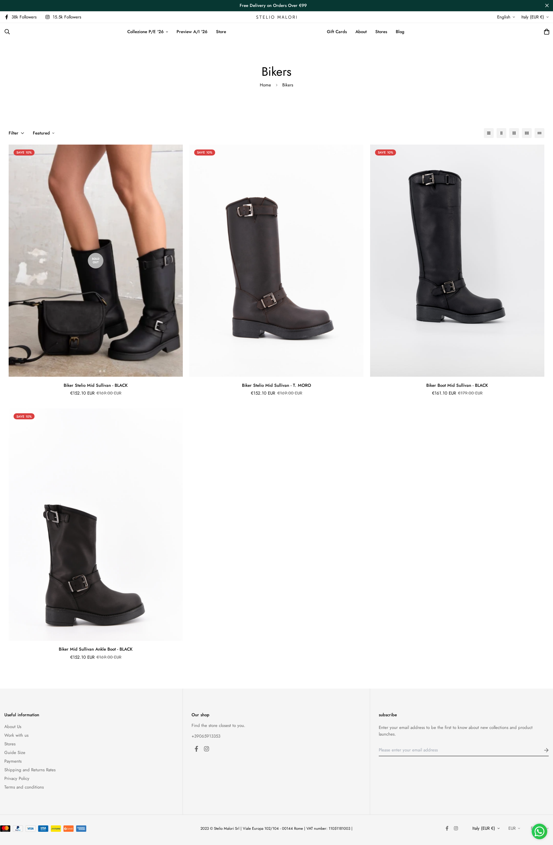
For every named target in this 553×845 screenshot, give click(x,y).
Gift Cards (337, 32)
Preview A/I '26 (192, 32)
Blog (400, 32)
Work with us (16, 735)
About (361, 32)
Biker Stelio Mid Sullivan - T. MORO (276, 385)
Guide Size (14, 752)
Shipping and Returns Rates (30, 770)
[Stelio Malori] (276, 17)
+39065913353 (206, 736)
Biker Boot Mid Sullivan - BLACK (457, 385)
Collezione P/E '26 (145, 32)
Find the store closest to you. (218, 725)
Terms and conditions (24, 787)
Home (265, 85)
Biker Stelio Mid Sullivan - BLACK (96, 385)
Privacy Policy (16, 778)
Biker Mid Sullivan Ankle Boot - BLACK (95, 649)
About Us (12, 726)
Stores (381, 32)
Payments (13, 761)
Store (221, 32)
